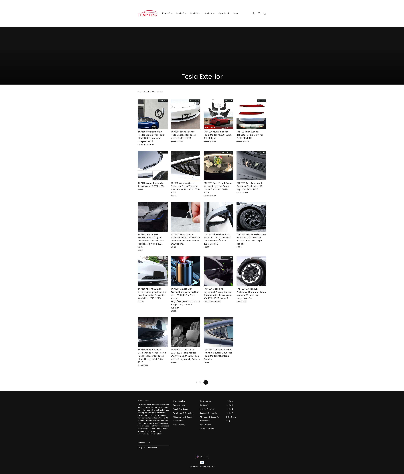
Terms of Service (207, 429)
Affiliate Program (207, 409)
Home (140, 92)
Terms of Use (179, 421)
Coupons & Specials (208, 413)
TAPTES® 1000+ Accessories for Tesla (202, 467)
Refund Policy (205, 425)
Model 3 (180, 13)
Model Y (209, 13)
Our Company (206, 401)
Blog (235, 13)
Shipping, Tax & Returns (183, 417)
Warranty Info (179, 405)
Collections (148, 92)
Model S (166, 13)
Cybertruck (223, 13)
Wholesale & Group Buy (183, 413)
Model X (194, 13)
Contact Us (204, 405)
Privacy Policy (179, 425)
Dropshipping (179, 401)
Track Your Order (180, 409)
